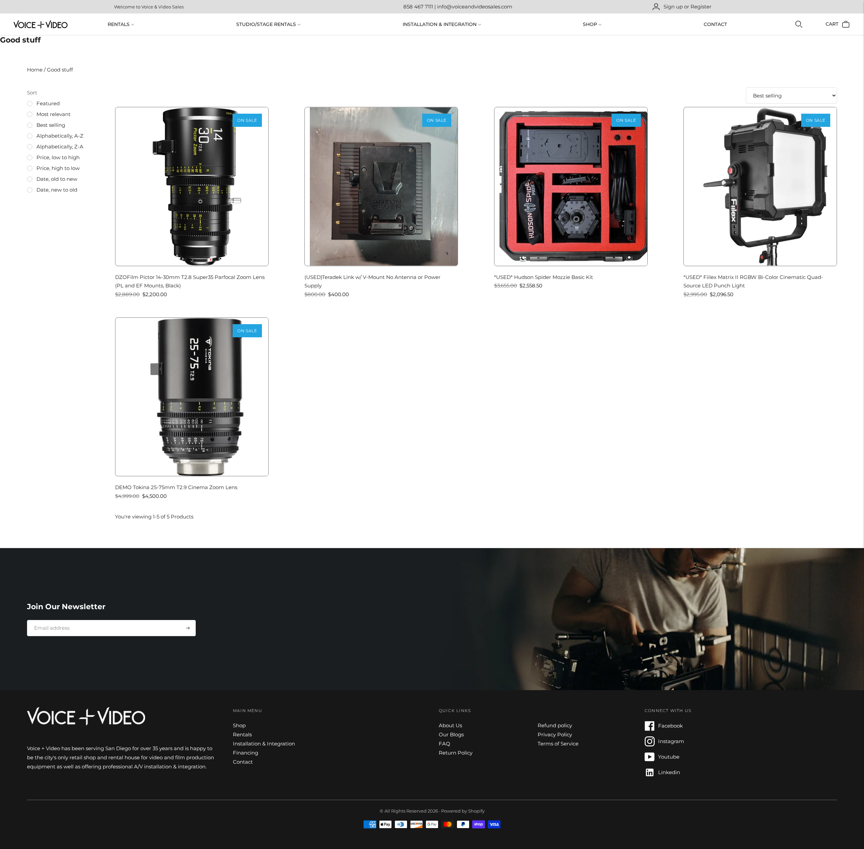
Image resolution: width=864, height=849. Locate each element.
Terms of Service (558, 743)
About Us (450, 725)
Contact (715, 24)
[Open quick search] (799, 24)
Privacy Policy (555, 734)
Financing (245, 752)
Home (35, 69)
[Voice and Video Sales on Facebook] (650, 729)
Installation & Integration (440, 24)
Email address (49, 620)
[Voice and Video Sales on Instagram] (650, 744)
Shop (590, 24)
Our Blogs (451, 734)
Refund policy (555, 725)
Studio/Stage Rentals (266, 24)
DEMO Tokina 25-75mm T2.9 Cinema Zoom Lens (176, 487)
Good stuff (60, 69)
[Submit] (188, 628)
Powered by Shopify (463, 811)
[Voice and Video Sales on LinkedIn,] (650, 775)
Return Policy (456, 752)
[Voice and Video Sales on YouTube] (650, 760)
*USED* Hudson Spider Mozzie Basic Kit (543, 277)
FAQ (444, 743)
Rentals (119, 24)
